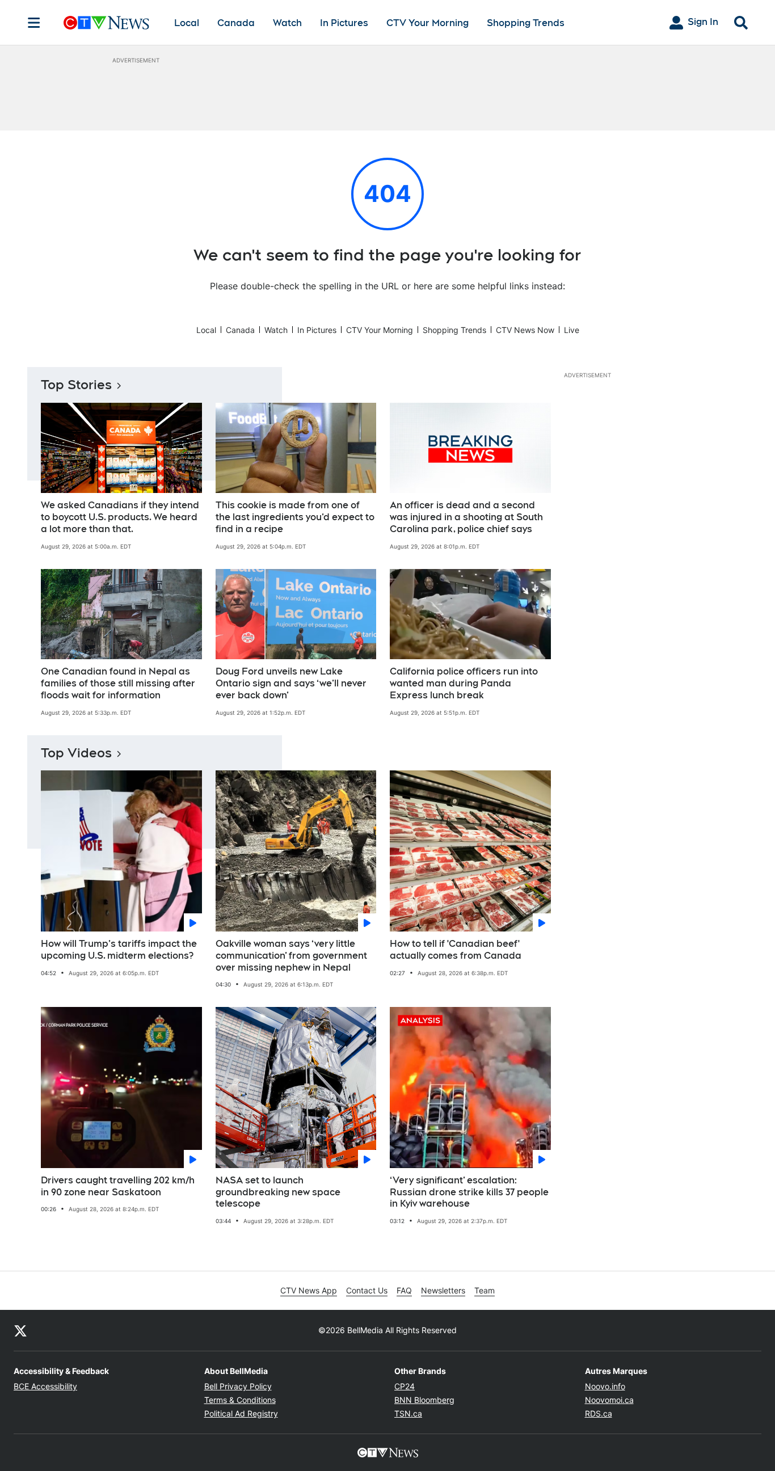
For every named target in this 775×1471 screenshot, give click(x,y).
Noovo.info (605, 1386)
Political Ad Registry (241, 1413)
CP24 (404, 1386)
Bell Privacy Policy (238, 1386)
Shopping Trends (526, 23)
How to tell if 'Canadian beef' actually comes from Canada (455, 949)
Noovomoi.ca (609, 1400)
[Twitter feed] (20, 1330)
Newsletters (443, 1290)
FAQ (404, 1290)
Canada (236, 23)
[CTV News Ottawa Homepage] (106, 22)
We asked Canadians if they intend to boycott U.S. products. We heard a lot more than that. (120, 517)
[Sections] (34, 22)
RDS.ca (598, 1413)
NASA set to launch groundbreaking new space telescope (278, 1192)
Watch (287, 23)
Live (571, 330)
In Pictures (344, 23)
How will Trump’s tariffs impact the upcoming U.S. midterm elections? (119, 949)
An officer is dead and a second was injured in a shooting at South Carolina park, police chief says (466, 517)
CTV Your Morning (427, 23)
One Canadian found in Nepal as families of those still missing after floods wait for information (118, 683)
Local (186, 23)
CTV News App (308, 1290)
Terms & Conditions (240, 1400)
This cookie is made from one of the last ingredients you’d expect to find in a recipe (295, 517)
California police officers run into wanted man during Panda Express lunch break (464, 683)
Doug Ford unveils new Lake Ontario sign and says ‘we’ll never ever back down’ (291, 683)
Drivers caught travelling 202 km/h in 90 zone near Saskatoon (118, 1186)
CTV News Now (525, 330)
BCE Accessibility (45, 1386)
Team (484, 1290)
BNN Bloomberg (424, 1400)
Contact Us (366, 1290)
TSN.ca (408, 1413)
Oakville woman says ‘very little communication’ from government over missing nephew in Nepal (291, 955)
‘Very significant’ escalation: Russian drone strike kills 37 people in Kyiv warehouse (469, 1192)
